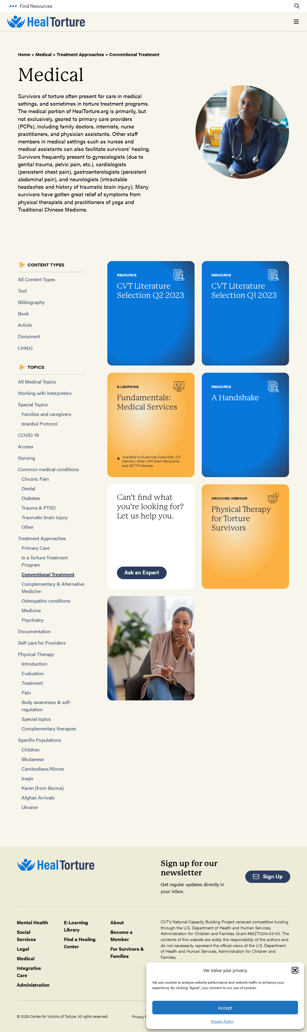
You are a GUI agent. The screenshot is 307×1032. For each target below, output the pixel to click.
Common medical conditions (48, 469)
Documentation (34, 631)
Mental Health (32, 922)
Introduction (34, 663)
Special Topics (33, 404)
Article (25, 324)
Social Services (26, 935)
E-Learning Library (76, 926)
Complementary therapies (49, 728)
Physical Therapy (36, 654)
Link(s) (25, 347)
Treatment (32, 682)
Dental (28, 488)
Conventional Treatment (48, 574)
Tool (22, 290)
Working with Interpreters (45, 393)
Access (25, 446)
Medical (43, 54)
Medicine (31, 610)
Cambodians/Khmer (43, 768)
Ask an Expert (141, 572)
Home (24, 54)
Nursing (26, 457)
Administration (33, 984)
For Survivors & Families (127, 952)
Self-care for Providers (42, 642)
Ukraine (30, 807)
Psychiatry (33, 619)
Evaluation (33, 673)
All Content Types (36, 279)
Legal (23, 948)
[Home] (46, 22)
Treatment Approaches (80, 54)
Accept (225, 1007)
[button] (295, 970)
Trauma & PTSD (39, 507)
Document (29, 336)
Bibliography (31, 302)
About (117, 922)
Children (31, 749)
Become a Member (121, 935)
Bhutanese (33, 759)
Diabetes (31, 498)
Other (28, 526)
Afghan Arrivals (38, 797)
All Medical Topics (37, 381)
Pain (26, 692)
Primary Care (35, 547)
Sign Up (273, 876)
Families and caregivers (46, 414)
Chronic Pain (35, 478)
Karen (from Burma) (43, 787)
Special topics (36, 718)
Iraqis (27, 778)
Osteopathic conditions (46, 600)
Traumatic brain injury (45, 517)
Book (23, 313)
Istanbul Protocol (40, 423)
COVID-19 (28, 435)
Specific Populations (39, 739)
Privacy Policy (222, 1021)
